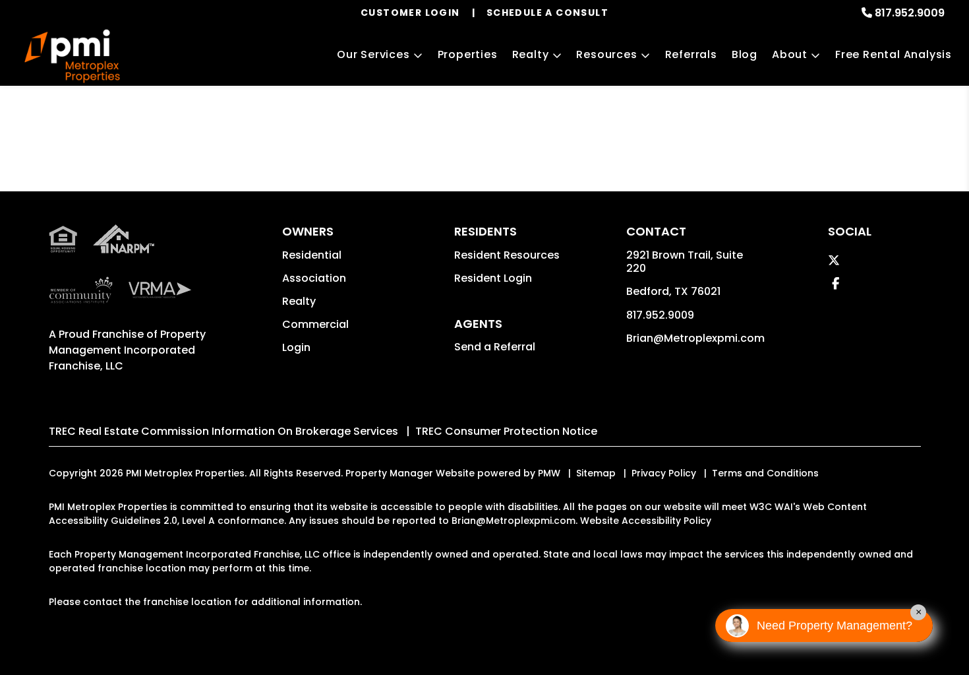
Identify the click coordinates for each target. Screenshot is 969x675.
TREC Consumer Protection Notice (506, 431)
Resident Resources (507, 255)
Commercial (315, 324)
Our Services (373, 54)
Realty (530, 54)
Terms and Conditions (765, 473)
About (790, 54)
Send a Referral (494, 346)
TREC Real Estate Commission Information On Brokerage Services (223, 431)
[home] (72, 56)
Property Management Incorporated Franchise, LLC (127, 350)
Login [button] (296, 347)
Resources (606, 54)
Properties (468, 54)
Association (314, 278)
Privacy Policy (663, 473)
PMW (549, 473)
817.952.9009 (910, 12)
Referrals (691, 54)
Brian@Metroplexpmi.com (695, 338)
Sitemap (596, 473)
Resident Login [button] (493, 278)
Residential (311, 255)
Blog (744, 54)
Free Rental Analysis (893, 54)
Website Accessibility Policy (645, 520)
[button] (834, 260)
